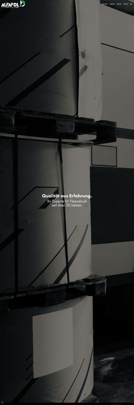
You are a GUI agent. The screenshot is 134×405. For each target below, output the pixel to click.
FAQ (131, 4)
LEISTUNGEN (105, 4)
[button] (2, 402)
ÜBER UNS (119, 4)
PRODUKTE (112, 4)
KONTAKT (125, 4)
